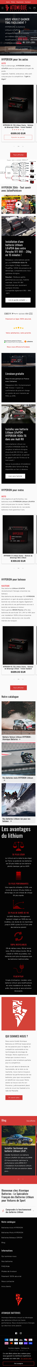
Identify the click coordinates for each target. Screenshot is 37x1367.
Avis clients (6, 1286)
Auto (8, 2)
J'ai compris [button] (18, 1363)
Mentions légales (14, 1348)
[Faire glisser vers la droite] (23, 146)
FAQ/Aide (5, 1266)
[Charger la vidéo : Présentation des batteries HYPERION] (18, 204)
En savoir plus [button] (26, 1358)
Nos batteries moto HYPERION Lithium (18, 778)
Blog (3, 1242)
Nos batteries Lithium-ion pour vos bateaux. (16, 820)
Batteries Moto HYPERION (12, 1232)
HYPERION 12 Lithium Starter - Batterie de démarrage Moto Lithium (18, 557)
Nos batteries (7, 1261)
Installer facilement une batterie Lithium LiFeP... (16, 1149)
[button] (2, 8)
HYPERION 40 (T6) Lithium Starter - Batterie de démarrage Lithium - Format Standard (18, 126)
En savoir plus (14, 1097)
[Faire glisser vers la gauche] (14, 146)
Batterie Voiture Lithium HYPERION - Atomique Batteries (17, 738)
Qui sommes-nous (8, 1256)
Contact (28, 2)
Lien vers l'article (15, 476)
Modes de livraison (9, 1271)
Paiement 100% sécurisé (11, 1276)
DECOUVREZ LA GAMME (18, 49)
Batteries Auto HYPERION (12, 1228)
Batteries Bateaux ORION (11, 1238)
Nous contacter (7, 1281)
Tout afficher (18, 155)
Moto (13, 2)
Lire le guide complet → (18, 300)
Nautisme (19, 2)
